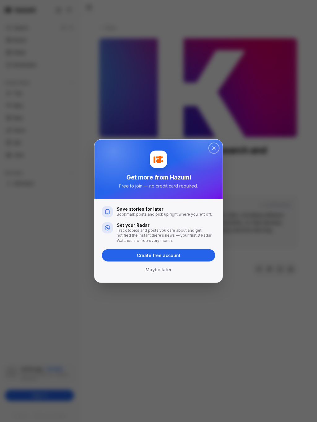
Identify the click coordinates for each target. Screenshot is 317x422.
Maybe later (158, 269)
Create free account (158, 255)
